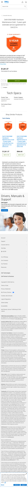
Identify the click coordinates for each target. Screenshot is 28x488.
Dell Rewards (11, 437)
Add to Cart (17, 80)
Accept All (23, 484)
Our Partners (4, 264)
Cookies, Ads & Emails (6, 295)
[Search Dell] (25, 6)
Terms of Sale (4, 285)
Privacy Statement (5, 289)
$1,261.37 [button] (4, 69)
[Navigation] (2, 2)
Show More (3, 64)
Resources (3, 267)
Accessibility (4, 306)
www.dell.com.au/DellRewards (8, 459)
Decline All (17, 484)
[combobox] (14, 6)
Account (3, 238)
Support (3, 241)
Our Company (4, 260)
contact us (24, 377)
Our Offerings (4, 257)
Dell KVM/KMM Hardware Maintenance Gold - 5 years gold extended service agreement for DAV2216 (8, 141)
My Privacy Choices (6, 292)
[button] (22, 2)
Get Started (4, 210)
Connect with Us (5, 244)
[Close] (26, 473)
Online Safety (4, 302)
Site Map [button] (3, 248)
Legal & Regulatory (6, 299)
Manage (2, 484)
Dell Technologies (5, 273)
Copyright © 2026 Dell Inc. (7, 282)
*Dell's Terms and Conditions (7, 315)
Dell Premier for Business (7, 276)
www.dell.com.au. (19, 318)
